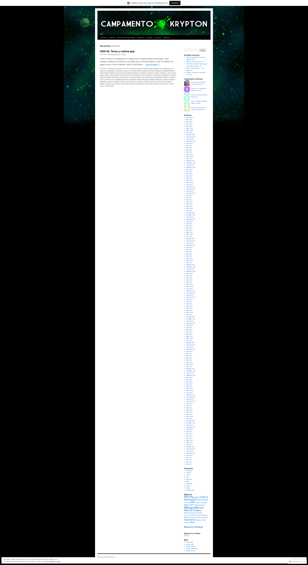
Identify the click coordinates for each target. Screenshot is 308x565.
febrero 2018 (189, 338)
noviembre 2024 (190, 163)
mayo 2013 (189, 462)
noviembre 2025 (190, 137)
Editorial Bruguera (199, 505)
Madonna (133, 79)
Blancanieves (168, 70)
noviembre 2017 (190, 345)
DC (193, 502)
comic (189, 502)
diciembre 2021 (190, 239)
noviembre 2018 (190, 319)
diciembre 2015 (190, 395)
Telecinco (186, 522)
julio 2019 (189, 301)
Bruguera (124, 73)
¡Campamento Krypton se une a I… (198, 89)
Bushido (136, 73)
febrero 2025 (189, 156)
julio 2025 (189, 145)
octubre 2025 (189, 139)
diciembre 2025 (190, 135)
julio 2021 (189, 249)
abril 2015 (189, 412)
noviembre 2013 (190, 449)
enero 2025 (189, 158)
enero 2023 (189, 210)
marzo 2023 (189, 206)
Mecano (166, 79)
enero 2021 (189, 262)
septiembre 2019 (190, 297)
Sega (122, 83)
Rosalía (168, 81)
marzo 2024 (189, 180)
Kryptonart (141, 37)
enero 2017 (189, 366)
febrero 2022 (189, 234)
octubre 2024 (189, 165)
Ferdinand (156, 75)
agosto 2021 (189, 247)
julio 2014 (189, 431)
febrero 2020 (189, 286)
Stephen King (193, 517)
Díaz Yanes (114, 75)
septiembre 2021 (190, 245)
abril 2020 (189, 282)
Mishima (172, 79)
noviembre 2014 (190, 423)
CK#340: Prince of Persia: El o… (198, 83)
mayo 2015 (189, 410)
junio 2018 (189, 330)
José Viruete (194, 82)
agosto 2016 (189, 377)
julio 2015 (189, 405)
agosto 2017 (189, 351)
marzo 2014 (189, 440)
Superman (199, 520)
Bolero (107, 73)
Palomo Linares (124, 81)
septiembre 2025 (190, 141)
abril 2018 (189, 334)
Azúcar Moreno (137, 70)
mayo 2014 (189, 436)
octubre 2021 (189, 243)
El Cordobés (135, 75)
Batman (188, 499)
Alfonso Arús (158, 68)
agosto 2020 (189, 273)
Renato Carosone (150, 81)
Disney (120, 75)
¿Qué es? (103, 37)
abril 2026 (189, 126)
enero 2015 (189, 418)
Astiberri (203, 497)
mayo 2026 (189, 124)
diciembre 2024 (190, 161)
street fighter (149, 83)
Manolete (145, 79)
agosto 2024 (189, 169)
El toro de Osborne (146, 75)
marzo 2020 (189, 284)
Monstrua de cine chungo (126, 37)
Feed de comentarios (192, 548)
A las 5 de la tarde (136, 68)
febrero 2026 (189, 130)
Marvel (198, 507)
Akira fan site (195, 107)
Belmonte (152, 70)
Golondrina (115, 77)
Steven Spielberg (203, 517)
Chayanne (163, 73)
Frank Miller (164, 75)
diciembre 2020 (190, 265)
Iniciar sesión (190, 544)
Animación (189, 470)
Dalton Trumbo (104, 75)
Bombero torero (115, 73)
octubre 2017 (189, 347)
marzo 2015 (189, 414)
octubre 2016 (189, 373)
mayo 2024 (189, 176)
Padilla (116, 81)
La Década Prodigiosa (162, 77)
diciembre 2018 (190, 317)
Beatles (145, 70)
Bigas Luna (159, 70)
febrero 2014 (189, 442)
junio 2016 (189, 382)
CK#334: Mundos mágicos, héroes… (199, 102)
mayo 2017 (189, 358)
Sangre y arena (110, 83)
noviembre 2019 (190, 293)
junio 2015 (189, 408)
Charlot (156, 73)
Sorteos (149, 37)
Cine (187, 477)
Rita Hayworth (161, 81)
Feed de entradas (191, 546)
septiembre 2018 (190, 323)
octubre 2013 (189, 451)
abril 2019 (189, 308)
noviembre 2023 (190, 189)
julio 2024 (189, 171)
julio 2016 (189, 379)
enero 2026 (189, 132)
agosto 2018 (189, 325)
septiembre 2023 (190, 193)
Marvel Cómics (193, 510)
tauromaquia (164, 83)
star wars (187, 517)
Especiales (112, 68)
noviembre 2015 (190, 397)
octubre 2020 (189, 269)
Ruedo (102, 83)
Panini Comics (196, 515)
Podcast (112, 37)
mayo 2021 (189, 254)
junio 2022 (189, 226)
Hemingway (124, 77)
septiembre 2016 (190, 375)
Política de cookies (55, 561)
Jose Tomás (145, 77)
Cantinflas (150, 73)
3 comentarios (109, 86)
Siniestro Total (139, 83)
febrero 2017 (189, 364)
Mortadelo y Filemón (106, 81)
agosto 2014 (189, 429)
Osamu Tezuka (188, 515)
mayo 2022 (189, 228)
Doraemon (127, 75)
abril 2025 (189, 152)
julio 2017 (189, 353)
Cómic (188, 475)
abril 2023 (189, 204)
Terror (192, 522)
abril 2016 (189, 386)
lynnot (124, 54)
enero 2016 (189, 392)
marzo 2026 (189, 128)
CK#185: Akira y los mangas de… (198, 109)
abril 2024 (189, 178)
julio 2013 (189, 457)
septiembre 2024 (190, 167)
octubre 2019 (189, 295)
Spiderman (204, 515)
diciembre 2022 (190, 213)
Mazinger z (159, 79)
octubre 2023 (189, 191)
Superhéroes (190, 519)
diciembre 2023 (190, 187)
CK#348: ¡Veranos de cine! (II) (195, 61)
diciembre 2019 (190, 291)
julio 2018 (189, 327)
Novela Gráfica (198, 513)
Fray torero (172, 75)
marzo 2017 (189, 362)
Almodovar (166, 68)
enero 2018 (189, 340)
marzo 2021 (189, 258)
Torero (172, 83)
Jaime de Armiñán (135, 77)
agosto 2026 (189, 117)
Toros (101, 86)
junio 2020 (189, 278)
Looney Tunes (109, 79)
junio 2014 (189, 434)
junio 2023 (189, 200)
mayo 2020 (189, 280)
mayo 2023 (189, 202)
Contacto (158, 37)
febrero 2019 (189, 312)
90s (191, 497)
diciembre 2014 (190, 421)
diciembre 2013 (190, 447)
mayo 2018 (189, 332)
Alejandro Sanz (148, 68)
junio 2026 (189, 122)
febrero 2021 (189, 260)
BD (194, 499)
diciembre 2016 (190, 369)
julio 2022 (189, 223)
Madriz (139, 79)
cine (185, 502)
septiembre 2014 (190, 427)
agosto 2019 (189, 299)
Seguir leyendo (153, 64)
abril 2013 (189, 464)
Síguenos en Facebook (193, 527)
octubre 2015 (189, 399)
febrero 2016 (189, 390)
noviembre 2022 (190, 215)
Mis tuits (186, 535)
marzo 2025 (189, 154)
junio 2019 (189, 304)
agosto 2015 (189, 403)
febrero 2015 (189, 416)
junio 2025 (189, 148)
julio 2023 (189, 197)
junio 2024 (189, 174)
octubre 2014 (189, 425)
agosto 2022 (189, 221)
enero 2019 (189, 314)
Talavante (156, 83)
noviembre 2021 (190, 241)
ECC (192, 504)
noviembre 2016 (190, 371)
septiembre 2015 (190, 401)
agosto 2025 (189, 143)
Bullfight (130, 73)
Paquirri (132, 81)
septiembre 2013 (190, 453)
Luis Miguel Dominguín (122, 79)
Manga (189, 507)
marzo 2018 (189, 336)
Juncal (152, 77)
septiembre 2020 (190, 271)
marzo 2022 (189, 232)
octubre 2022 (189, 217)
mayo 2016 (189, 384)
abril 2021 (189, 256)
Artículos (167, 37)
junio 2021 (189, 252)
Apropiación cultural (121, 70)
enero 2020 (189, 288)
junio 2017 (189, 356)
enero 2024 (189, 184)
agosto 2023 (189, 195)
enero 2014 (189, 444)
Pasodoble (139, 81)
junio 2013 (189, 460)
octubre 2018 (189, 321)
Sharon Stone (129, 83)
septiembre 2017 (190, 349)
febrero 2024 (189, 182)
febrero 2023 (189, 208)
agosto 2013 (189, 455)
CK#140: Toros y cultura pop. (117, 51)
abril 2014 (189, 438)
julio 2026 (189, 119)
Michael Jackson (188, 513)
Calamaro (143, 73)
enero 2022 (189, 236)
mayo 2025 (189, 150)
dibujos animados (201, 502)
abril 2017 (189, 360)
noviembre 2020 (190, 267)
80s (186, 496)
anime (196, 497)
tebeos (204, 520)
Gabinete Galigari (105, 77)
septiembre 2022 (190, 219)
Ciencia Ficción (202, 499)
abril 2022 (189, 230)
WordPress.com (190, 551)
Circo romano (171, 73)
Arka (130, 70)
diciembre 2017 (190, 343)
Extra (187, 481)
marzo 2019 (189, 310)
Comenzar (175, 3)
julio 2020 (189, 275)
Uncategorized (190, 490)
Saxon (118, 83)
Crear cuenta (189, 542)
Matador (152, 79)
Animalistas (110, 70)
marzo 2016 (189, 388)
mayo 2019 (189, 306)
